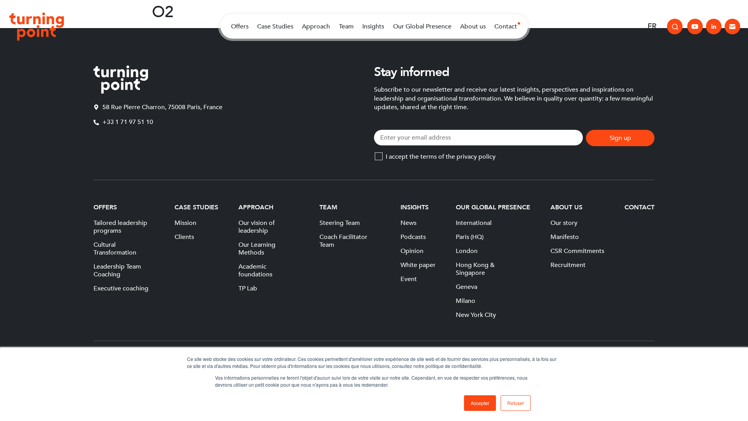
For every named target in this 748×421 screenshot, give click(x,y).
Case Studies (275, 26)
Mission (185, 223)
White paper (418, 265)
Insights (373, 26)
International (474, 223)
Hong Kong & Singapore (475, 269)
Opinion (411, 251)
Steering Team (339, 223)
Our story (563, 223)
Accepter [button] (480, 403)
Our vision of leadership (256, 227)
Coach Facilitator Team (343, 241)
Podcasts (413, 237)
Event (408, 279)
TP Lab (247, 288)
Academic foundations (255, 270)
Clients (184, 237)
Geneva (466, 287)
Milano (465, 301)
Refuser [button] (515, 403)
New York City (476, 315)
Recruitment (568, 265)
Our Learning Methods (256, 249)
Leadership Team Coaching (117, 270)
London (467, 251)
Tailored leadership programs (120, 227)
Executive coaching (121, 288)
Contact (505, 26)
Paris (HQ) (469, 237)
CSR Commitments (577, 251)
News (408, 223)
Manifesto (564, 237)
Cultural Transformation (115, 249)
